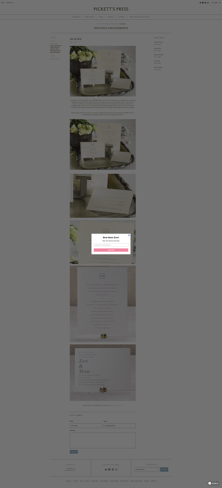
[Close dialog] (129, 235)
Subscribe (111, 250)
